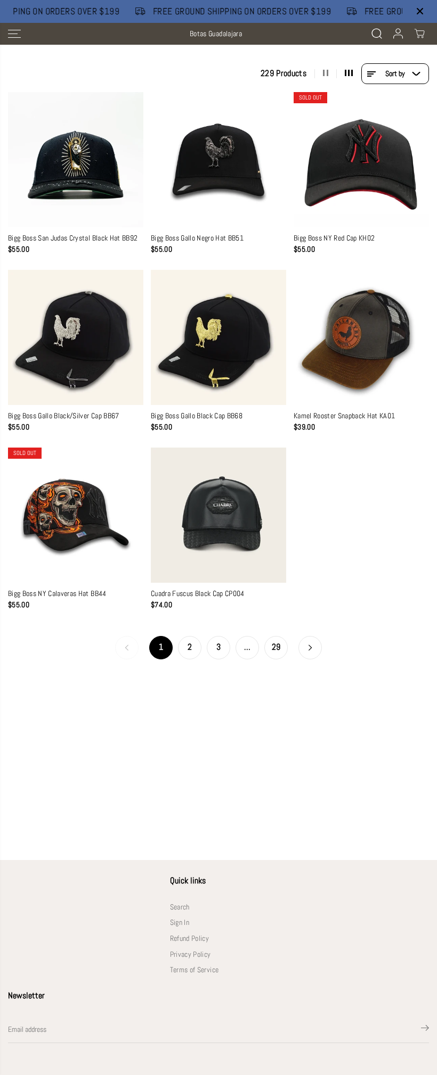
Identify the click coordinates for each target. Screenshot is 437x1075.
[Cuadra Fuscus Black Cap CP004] (218, 515)
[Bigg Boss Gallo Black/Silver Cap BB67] (75, 337)
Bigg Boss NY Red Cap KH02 (334, 238)
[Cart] (419, 33)
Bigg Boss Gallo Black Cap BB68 (196, 415)
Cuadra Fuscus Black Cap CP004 (198, 593)
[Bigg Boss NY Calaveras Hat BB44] (75, 515)
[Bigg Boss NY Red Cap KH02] (361, 159)
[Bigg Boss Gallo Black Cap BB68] (218, 337)
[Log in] (398, 33)
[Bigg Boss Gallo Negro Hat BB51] (218, 159)
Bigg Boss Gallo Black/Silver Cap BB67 (63, 415)
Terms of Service (194, 969)
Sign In (179, 922)
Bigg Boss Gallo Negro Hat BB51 (197, 238)
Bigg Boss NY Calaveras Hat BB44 (57, 593)
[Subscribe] (425, 1029)
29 (276, 647)
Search (180, 907)
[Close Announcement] (420, 11)
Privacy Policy (190, 954)
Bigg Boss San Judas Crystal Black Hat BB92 (72, 238)
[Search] (376, 33)
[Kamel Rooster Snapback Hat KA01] (361, 337)
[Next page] (310, 647)
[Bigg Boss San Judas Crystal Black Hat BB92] (75, 159)
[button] (14, 34)
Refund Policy (189, 938)
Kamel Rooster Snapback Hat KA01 (344, 415)
